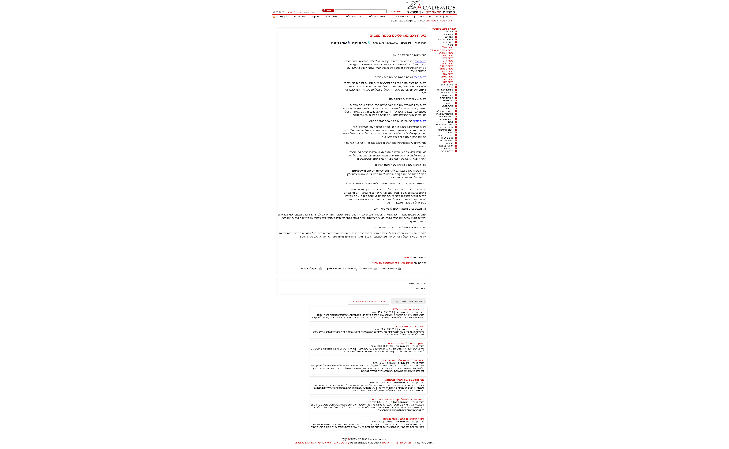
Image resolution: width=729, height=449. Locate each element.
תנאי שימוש (299, 16)
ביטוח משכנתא (446, 68)
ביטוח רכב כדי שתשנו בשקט (408, 326)
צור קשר (315, 16)
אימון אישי (448, 34)
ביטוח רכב (431, 20)
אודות (439, 16)
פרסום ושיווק (447, 138)
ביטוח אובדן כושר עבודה (441, 50)
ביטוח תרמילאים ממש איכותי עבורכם (403, 418)
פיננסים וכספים (445, 135)
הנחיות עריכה (331, 16)
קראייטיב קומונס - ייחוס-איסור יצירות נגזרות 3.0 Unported (322, 442)
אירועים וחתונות (445, 39)
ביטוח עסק (448, 74)
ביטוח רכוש (448, 82)
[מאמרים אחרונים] (274, 17)
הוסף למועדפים (309, 268)
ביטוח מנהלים (446, 66)
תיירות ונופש (447, 151)
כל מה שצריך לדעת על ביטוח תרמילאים (402, 360)
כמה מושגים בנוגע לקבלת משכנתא (404, 379)
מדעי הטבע (447, 106)
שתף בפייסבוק (339, 43)
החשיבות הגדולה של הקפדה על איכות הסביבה (398, 399)
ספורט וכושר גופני (444, 124)
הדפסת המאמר (389, 268)
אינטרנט (449, 37)
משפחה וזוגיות (446, 116)
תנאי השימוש (406, 442)
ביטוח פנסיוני (447, 76)
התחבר (289, 12)
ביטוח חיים (448, 60)
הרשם (298, 12)
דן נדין (417, 43)
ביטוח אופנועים (446, 52)
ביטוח (442, 20)
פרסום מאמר (424, 16)
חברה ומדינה (446, 92)
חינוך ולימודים (446, 98)
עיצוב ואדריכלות (445, 130)
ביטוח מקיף (419, 120)
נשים (450, 122)
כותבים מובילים (353, 16)
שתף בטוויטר (360, 43)
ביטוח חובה (419, 77)
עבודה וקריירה (446, 127)
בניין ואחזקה (447, 84)
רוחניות (449, 143)
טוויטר (282, 16)
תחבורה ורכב (447, 148)
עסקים (450, 132)
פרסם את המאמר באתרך (340, 268)
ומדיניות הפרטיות (390, 442)
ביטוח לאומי (447, 63)
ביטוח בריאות (446, 55)
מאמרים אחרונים (402, 16)
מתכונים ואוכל (446, 119)
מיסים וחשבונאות (444, 114)
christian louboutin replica (15, 447)
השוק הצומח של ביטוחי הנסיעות (406, 343)
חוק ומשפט (447, 95)
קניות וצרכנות (446, 140)
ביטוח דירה (448, 58)
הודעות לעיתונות (445, 90)
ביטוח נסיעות (447, 71)
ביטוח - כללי (447, 47)
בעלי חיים (448, 87)
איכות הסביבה (401, 402)
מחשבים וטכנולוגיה (444, 111)
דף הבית (450, 16)
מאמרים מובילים (377, 16)
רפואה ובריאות (446, 145)
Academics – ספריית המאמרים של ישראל (392, 263)
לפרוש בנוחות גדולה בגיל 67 (408, 309)
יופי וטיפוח (448, 100)
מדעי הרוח (448, 108)
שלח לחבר (366, 268)
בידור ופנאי (448, 42)
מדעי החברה (447, 103)
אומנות (449, 31)
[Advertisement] (387, 26)
